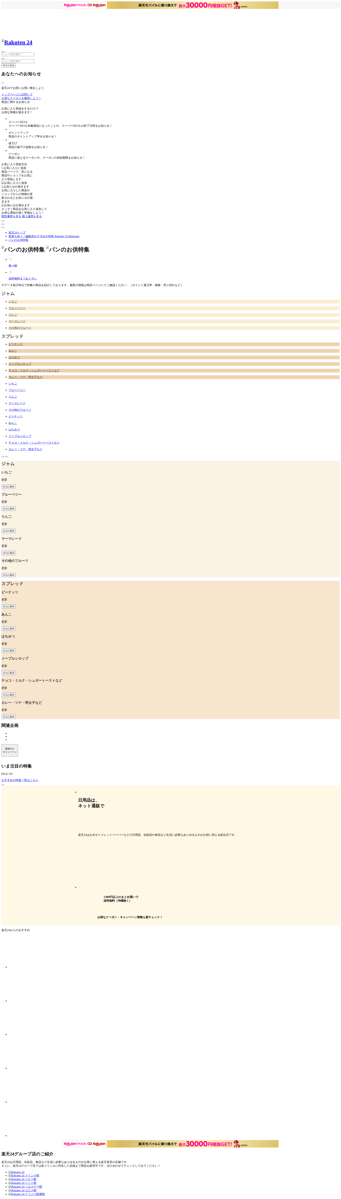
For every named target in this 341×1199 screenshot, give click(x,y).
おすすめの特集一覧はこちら (19, 780)
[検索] (2, 58)
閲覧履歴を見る (11, 216)
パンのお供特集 (18, 240)
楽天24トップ (17, 232)
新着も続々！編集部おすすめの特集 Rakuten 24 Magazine (44, 236)
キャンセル (8, 65)
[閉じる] (2, 82)
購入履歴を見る (32, 216)
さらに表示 (8, 486)
